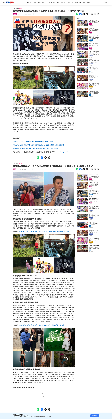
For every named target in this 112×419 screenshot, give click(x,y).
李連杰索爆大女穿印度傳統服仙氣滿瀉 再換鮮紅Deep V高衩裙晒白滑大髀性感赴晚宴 (38, 145)
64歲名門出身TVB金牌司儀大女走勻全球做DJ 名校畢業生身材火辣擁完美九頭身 (44, 231)
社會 (90, 71)
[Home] (10, 2)
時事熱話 (91, 39)
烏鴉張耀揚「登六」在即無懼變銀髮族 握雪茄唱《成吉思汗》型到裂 (33, 141)
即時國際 (91, 79)
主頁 (14, 8)
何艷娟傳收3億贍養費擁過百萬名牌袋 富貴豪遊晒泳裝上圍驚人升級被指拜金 (36, 148)
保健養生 (91, 87)
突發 (90, 95)
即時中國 (91, 55)
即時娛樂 (21, 8)
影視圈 (90, 24)
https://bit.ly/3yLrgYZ (61, 152)
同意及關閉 (94, 415)
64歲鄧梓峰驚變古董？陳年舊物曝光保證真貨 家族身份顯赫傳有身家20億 (41, 325)
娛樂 (17, 8)
